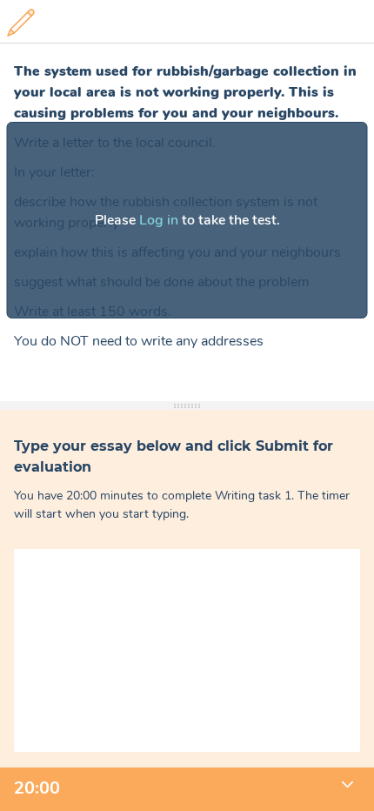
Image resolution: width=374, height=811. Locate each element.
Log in (158, 220)
